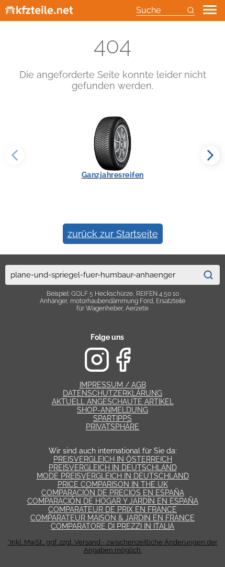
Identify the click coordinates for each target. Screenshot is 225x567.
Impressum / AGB (113, 385)
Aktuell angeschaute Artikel (113, 401)
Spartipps (112, 418)
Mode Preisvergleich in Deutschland (113, 476)
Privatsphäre (112, 427)
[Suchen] (208, 275)
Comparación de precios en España (112, 492)
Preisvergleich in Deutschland (113, 467)
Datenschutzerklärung (112, 393)
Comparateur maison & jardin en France (112, 518)
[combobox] (101, 275)
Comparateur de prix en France (112, 509)
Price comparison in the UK (113, 484)
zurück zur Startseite (113, 233)
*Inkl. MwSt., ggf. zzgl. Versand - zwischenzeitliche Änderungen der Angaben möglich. (113, 546)
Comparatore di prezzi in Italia (112, 526)
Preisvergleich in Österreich (112, 459)
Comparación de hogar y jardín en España (112, 501)
